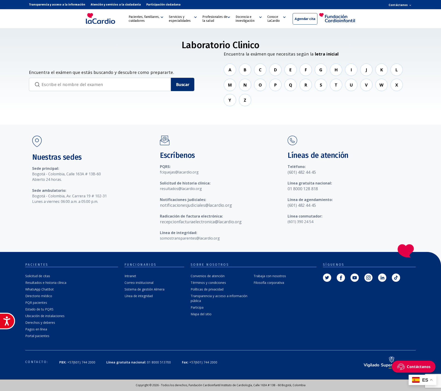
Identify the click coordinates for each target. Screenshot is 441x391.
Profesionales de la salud (214, 19)
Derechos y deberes (40, 322)
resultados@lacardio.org (181, 188)
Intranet (130, 276)
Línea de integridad (138, 296)
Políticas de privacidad (207, 289)
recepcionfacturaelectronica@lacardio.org (201, 221)
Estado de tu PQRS (39, 309)
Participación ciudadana (163, 4)
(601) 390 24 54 (300, 221)
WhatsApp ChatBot (39, 289)
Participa (197, 307)
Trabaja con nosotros (270, 276)
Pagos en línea (36, 329)
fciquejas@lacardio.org (179, 172)
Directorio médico (38, 296)
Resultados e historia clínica (45, 282)
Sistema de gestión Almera (144, 289)
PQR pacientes (36, 302)
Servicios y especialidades (180, 19)
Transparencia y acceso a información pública (219, 298)
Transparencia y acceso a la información (57, 4)
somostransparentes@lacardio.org (190, 238)
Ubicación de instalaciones (45, 316)
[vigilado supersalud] (383, 362)
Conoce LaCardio (273, 19)
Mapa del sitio (201, 314)
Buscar (182, 84)
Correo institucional (138, 282)
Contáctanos (398, 5)
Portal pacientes (37, 336)
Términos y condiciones (208, 282)
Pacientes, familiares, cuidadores (144, 19)
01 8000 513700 (138, 362)
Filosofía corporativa (269, 282)
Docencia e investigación (245, 19)
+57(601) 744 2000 (77, 362)
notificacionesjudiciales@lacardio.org (196, 205)
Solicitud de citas (37, 276)
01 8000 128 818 (303, 188)
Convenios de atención (208, 276)
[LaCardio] (105, 18)
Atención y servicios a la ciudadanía (116, 4)
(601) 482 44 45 (302, 172)
